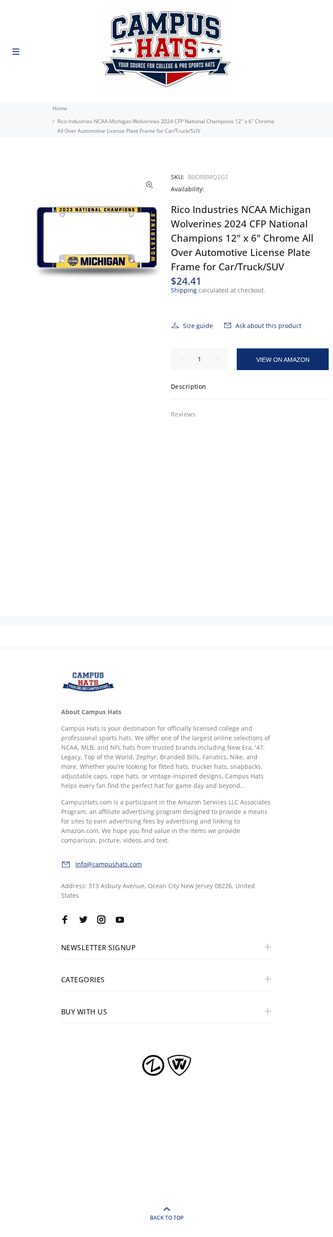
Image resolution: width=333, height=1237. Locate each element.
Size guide (198, 326)
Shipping (184, 290)
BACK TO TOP (166, 1217)
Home (59, 108)
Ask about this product (268, 326)
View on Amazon (283, 359)
